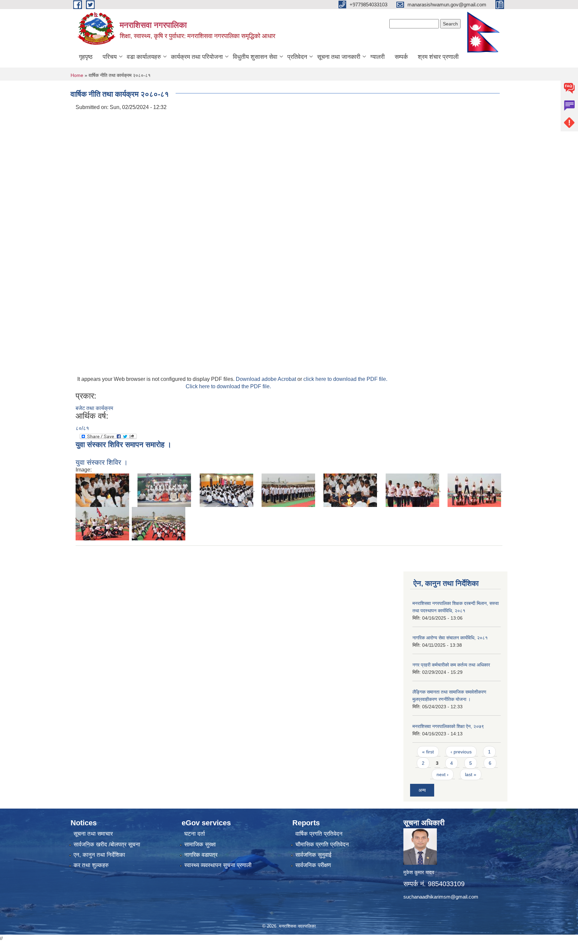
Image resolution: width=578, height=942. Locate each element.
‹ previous (461, 751)
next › (443, 774)
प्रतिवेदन (297, 57)
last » (470, 774)
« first (428, 751)
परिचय (110, 57)
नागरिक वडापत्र (200, 855)
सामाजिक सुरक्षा (200, 844)
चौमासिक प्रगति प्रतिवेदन (322, 844)
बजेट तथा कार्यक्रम (94, 408)
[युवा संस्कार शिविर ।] (102, 490)
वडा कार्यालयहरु (144, 57)
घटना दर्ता (194, 834)
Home (77, 75)
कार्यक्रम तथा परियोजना (197, 57)
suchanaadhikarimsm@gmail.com (440, 897)
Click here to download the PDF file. (228, 386)
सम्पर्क (401, 57)
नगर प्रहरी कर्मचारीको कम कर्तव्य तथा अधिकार (451, 664)
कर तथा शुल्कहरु (91, 865)
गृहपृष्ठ (86, 57)
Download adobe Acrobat (266, 379)
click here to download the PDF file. (345, 379)
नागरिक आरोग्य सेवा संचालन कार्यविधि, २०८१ (450, 637)
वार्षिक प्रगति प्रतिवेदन (319, 834)
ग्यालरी (377, 57)
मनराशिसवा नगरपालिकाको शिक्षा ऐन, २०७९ (448, 726)
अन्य (422, 790)
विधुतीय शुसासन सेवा (255, 57)
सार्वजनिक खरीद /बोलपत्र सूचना (107, 844)
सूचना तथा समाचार (93, 834)
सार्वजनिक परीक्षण (313, 865)
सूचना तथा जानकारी (338, 57)
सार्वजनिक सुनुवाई (313, 855)
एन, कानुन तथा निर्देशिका (99, 855)
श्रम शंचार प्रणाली (438, 57)
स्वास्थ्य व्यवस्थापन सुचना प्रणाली (218, 865)
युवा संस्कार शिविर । (102, 462)
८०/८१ (82, 428)
